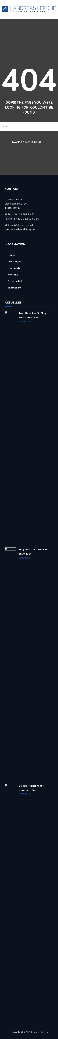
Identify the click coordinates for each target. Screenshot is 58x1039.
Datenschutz (16, 281)
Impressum (14, 287)
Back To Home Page (27, 142)
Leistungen (14, 261)
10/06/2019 (24, 794)
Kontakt (13, 274)
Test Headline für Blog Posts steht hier (32, 315)
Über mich (14, 268)
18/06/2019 (24, 558)
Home (11, 254)
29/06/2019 (24, 321)
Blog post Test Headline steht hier (33, 551)
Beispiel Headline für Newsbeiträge (31, 787)
